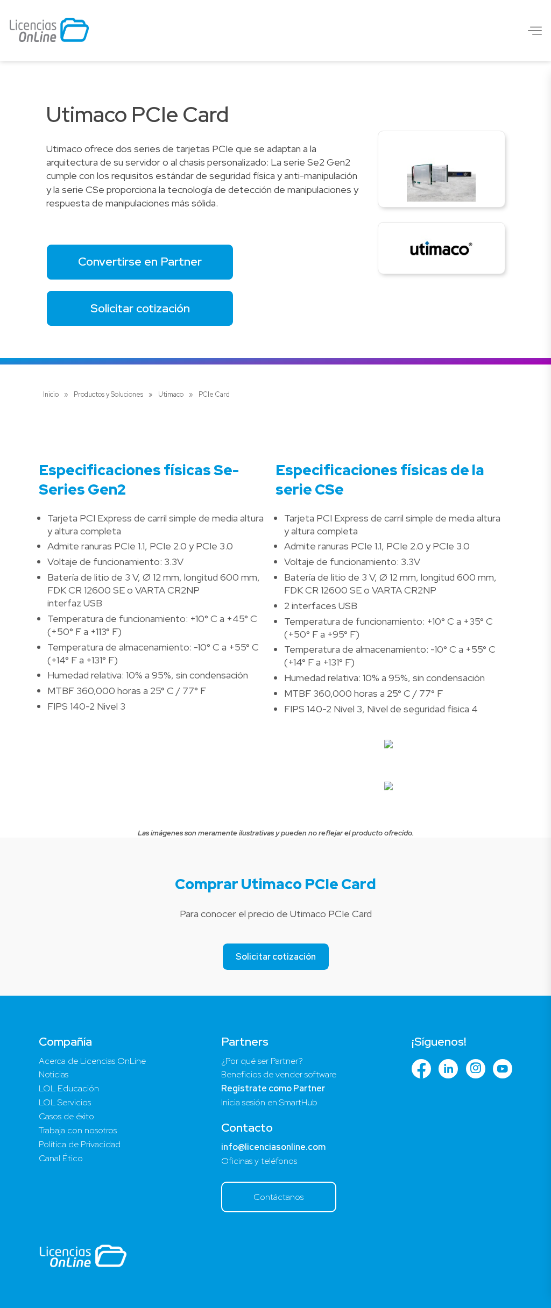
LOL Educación (69, 1088)
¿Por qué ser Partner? (262, 1061)
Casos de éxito (66, 1116)
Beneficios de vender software (278, 1074)
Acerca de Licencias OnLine (92, 1061)
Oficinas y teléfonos (259, 1161)
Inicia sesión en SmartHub (269, 1102)
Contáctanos (278, 1197)
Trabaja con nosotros (78, 1130)
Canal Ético (61, 1158)
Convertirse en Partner (140, 261)
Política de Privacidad (80, 1144)
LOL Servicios (65, 1102)
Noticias (53, 1074)
